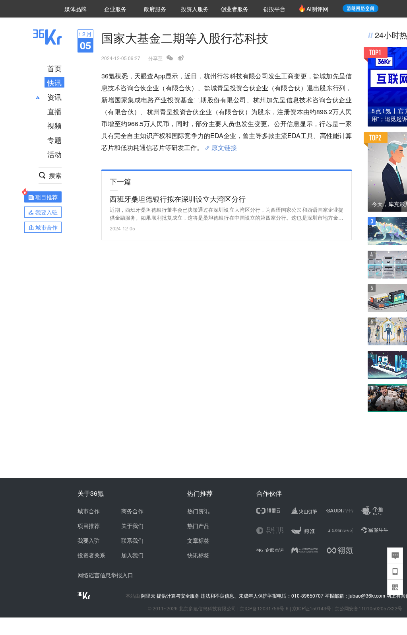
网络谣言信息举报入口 (105, 575)
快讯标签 (198, 555)
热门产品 (198, 526)
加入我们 (132, 555)
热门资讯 (198, 511)
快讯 (54, 82)
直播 (54, 111)
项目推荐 (89, 526)
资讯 (54, 97)
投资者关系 (91, 555)
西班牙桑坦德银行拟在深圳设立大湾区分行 (178, 199)
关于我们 (132, 526)
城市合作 (89, 511)
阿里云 (149, 595)
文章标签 (198, 540)
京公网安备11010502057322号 (368, 608)
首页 (54, 68)
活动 (54, 154)
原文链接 (224, 144)
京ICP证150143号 (311, 608)
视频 (54, 125)
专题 (54, 139)
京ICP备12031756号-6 (264, 608)
